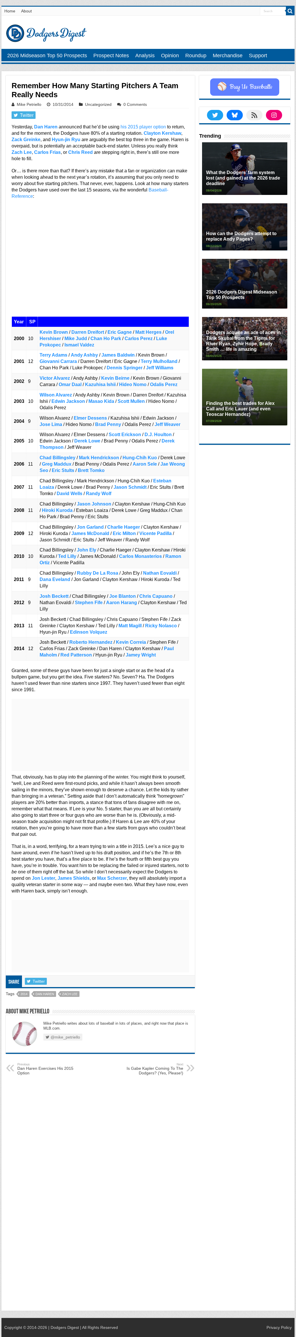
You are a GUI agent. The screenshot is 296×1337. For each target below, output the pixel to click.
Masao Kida (101, 401)
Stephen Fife (89, 602)
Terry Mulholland (159, 361)
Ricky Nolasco (161, 625)
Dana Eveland (55, 579)
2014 (24, 994)
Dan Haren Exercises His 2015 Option (45, 1069)
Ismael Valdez (79, 344)
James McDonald (90, 533)
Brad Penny (108, 424)
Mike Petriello (29, 104)
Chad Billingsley (57, 457)
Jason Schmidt (130, 487)
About (26, 11)
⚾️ (244, 87)
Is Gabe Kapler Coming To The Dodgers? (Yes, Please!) (155, 1069)
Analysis (145, 55)
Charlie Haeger (123, 527)
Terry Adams (53, 355)
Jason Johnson (94, 503)
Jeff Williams (159, 367)
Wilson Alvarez (56, 394)
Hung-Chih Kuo (140, 457)
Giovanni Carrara (58, 361)
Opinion (170, 55)
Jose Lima (51, 424)
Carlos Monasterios (140, 556)
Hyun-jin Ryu (66, 139)
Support (258, 55)
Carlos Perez (139, 338)
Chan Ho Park (105, 338)
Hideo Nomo (133, 384)
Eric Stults (63, 470)
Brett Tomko (91, 470)
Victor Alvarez (55, 378)
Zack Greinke (26, 139)
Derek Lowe (87, 440)
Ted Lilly (67, 556)
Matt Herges (148, 332)
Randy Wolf (98, 493)
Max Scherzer (112, 878)
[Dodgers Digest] (46, 32)
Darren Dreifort (87, 332)
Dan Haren (46, 126)
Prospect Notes (111, 55)
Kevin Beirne (115, 378)
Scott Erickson (125, 434)
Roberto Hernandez (90, 642)
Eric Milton (124, 533)
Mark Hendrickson (99, 457)
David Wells (69, 493)
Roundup (195, 55)
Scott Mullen (131, 401)
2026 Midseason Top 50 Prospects (47, 55)
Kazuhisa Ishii (100, 384)
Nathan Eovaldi (160, 573)
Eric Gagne (120, 332)
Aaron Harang (121, 602)
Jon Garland (90, 527)
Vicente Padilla (155, 533)
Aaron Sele (145, 464)
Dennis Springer (125, 367)
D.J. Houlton (158, 434)
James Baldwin (118, 355)
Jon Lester (43, 878)
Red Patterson (76, 654)
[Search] (290, 11)
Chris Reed (80, 152)
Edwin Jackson (68, 401)
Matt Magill (130, 625)
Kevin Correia (131, 642)
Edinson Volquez (88, 632)
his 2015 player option (143, 126)
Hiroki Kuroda (57, 510)
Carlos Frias (47, 152)
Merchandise (228, 55)
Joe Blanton (122, 596)
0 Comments (135, 104)
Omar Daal (70, 384)
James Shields (74, 878)
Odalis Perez (163, 384)
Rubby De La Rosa (97, 573)
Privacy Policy (279, 1327)
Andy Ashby (84, 355)
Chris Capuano (156, 596)
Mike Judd (75, 338)
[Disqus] (100, 1233)
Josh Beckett (54, 596)
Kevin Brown (54, 332)
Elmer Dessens (90, 418)
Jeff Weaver (167, 424)
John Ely (86, 549)
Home (9, 11)
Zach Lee (22, 152)
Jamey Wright (141, 654)
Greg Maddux (56, 464)
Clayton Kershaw (162, 133)
